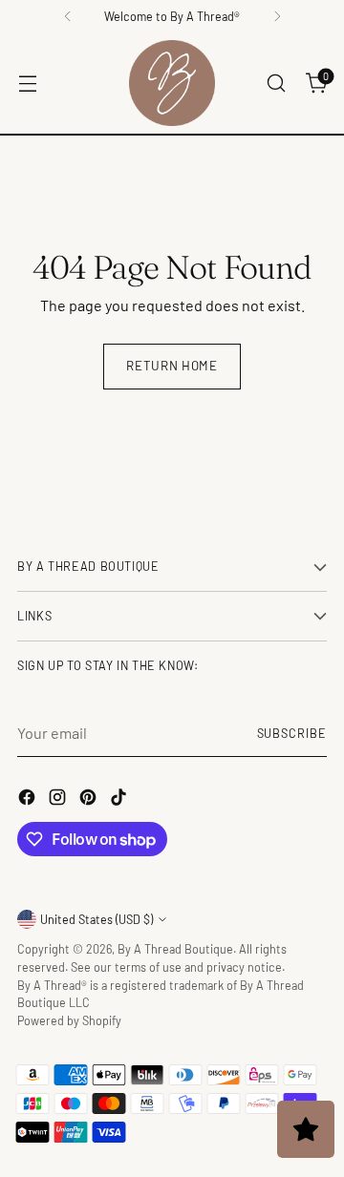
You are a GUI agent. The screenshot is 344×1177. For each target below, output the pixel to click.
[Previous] (68, 16)
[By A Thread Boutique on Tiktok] (120, 800)
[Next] (277, 16)
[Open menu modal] (27, 83)
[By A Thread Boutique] (172, 83)
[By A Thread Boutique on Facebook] (28, 800)
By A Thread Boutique (175, 948)
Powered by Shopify (69, 1020)
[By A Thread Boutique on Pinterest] (89, 800)
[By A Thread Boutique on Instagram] (59, 800)
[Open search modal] (275, 83)
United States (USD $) (96, 919)
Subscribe (292, 733)
